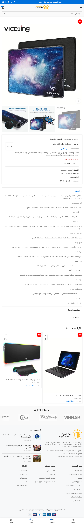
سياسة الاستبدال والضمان (47, 478)
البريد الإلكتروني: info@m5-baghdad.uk (70, 456)
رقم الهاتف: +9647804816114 (72, 453)
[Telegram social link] (3, 2)
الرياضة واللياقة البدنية (75, 474)
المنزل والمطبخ (77, 489)
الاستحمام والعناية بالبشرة (74, 493)
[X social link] (11, 2)
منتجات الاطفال (77, 501)
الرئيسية (76, 139)
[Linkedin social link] (5, 2)
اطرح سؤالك (23, 478)
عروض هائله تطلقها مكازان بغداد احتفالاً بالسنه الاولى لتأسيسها (16, 435)
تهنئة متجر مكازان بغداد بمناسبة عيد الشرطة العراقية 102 (17, 457)
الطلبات (52, 474)
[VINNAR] (72, 417)
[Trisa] (48, 417)
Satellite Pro (77, 398)
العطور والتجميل (77, 482)
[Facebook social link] (14, 2)
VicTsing (9, 146)
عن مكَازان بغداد (22, 470)
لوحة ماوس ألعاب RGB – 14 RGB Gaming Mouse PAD (23, 379)
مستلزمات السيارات (76, 497)
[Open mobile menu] (81, 7)
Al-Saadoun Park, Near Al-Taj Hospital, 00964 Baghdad (64, 450)
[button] (80, 62)
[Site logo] (42, 7)
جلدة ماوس (69, 173)
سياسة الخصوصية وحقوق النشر (45, 482)
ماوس (62, 173)
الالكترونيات (67, 139)
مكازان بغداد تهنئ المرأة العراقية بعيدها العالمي (18, 446)
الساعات (80, 478)
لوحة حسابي (51, 470)
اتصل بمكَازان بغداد (21, 486)
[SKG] (24, 417)
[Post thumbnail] (37, 437)
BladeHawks (36, 382)
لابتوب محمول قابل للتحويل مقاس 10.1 (68, 395)
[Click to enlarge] (78, 101)
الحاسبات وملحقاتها (56, 139)
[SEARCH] (4, 13)
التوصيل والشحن (22, 474)
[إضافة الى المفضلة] (45, 339)
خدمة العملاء (23, 482)
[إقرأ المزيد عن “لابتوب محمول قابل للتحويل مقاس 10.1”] (45, 335)
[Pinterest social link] (8, 2)
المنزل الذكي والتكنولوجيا (74, 486)
